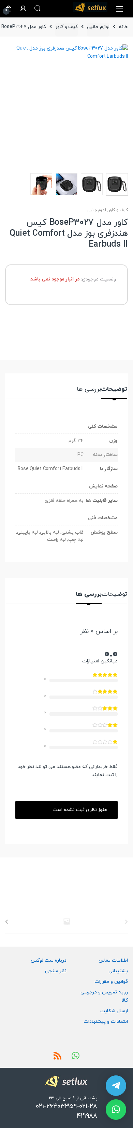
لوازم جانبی (98, 27)
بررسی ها (89, 390)
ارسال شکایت (114, 1011)
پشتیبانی (118, 971)
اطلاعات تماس (113, 960)
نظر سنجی (55, 971)
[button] (116, 1109)
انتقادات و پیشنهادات (106, 1021)
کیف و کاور (66, 27)
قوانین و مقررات (111, 981)
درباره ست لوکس (48, 960)
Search (37, 8)
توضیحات (114, 390)
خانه (123, 27)
